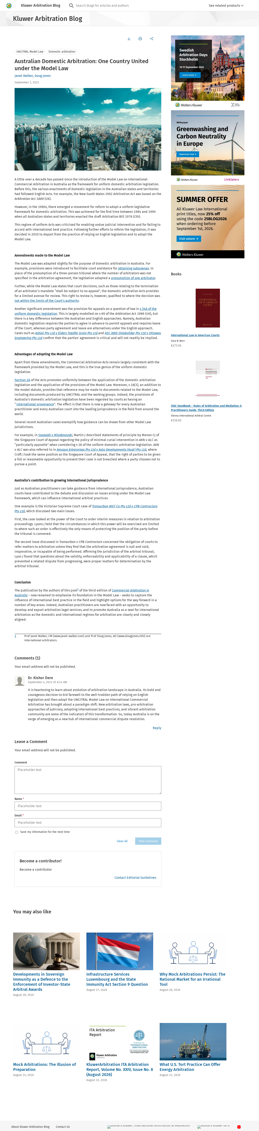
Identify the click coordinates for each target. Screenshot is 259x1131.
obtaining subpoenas (133, 268)
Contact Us (63, 1127)
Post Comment (148, 841)
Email (19, 815)
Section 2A (22, 380)
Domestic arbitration (62, 51)
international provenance (35, 404)
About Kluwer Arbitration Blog (30, 1127)
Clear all (122, 841)
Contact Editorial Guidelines (135, 878)
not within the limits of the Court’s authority (47, 301)
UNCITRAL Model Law (29, 51)
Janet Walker (24, 76)
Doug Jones (43, 76)
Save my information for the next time (45, 832)
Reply (157, 728)
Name (19, 799)
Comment (21, 762)
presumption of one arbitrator (133, 278)
